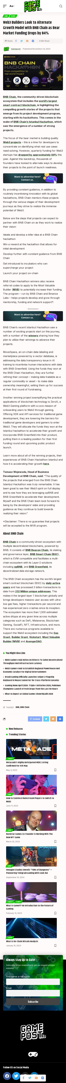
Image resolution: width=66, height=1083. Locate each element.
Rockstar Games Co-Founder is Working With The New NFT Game (29, 835)
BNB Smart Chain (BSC (44, 554)
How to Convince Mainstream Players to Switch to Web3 (30, 799)
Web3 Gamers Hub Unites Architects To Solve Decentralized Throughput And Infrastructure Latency (32, 661)
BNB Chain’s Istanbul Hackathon (33, 121)
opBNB (18, 566)
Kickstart (35, 637)
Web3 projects (12, 142)
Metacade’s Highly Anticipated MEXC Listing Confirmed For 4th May (27, 764)
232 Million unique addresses (33, 591)
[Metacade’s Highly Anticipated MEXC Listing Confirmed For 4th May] (31, 749)
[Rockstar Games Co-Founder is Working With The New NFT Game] (31, 821)
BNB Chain (9, 96)
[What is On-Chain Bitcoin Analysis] (31, 928)
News (13, 16)
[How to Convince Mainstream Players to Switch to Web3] (31, 785)
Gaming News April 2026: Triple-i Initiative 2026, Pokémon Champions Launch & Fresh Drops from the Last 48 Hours (32, 687)
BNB (6, 16)
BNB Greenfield (38, 566)
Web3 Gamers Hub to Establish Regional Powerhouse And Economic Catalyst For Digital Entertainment (31, 670)
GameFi (10, 758)
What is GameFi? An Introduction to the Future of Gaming (29, 907)
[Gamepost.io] (33, 6)
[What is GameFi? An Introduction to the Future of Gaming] (31, 892)
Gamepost (16, 49)
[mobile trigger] (5, 6)
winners (33, 335)
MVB (16, 289)
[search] (61, 6)
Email (9, 988)
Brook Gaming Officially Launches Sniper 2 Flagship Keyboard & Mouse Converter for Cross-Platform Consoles (31, 678)
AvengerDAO (34, 641)
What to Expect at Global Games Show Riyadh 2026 (29, 694)
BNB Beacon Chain (36, 550)
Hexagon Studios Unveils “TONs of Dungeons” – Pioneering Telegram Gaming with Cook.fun (29, 871)
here (46, 463)
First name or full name (18, 976)
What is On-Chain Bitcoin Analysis (22, 941)
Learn (18, 902)
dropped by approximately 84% (37, 154)
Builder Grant (20, 637)
